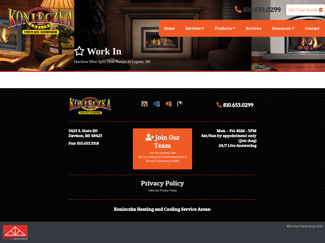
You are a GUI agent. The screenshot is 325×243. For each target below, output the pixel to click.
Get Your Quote (303, 9)
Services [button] (194, 28)
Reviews (253, 28)
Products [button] (224, 28)
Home (169, 28)
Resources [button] (282, 28)
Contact (312, 28)
